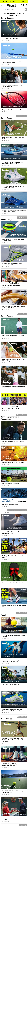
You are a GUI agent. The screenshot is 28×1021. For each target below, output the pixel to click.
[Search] (26, 9)
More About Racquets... (21, 115)
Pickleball (14, 1)
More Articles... (23, 825)
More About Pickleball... (21, 612)
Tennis (5, 1)
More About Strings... (21, 313)
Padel (22, 1)
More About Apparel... (21, 414)
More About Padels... (21, 716)
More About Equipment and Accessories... (17, 510)
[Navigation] (3, 5)
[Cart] (26, 5)
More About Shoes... (22, 217)
